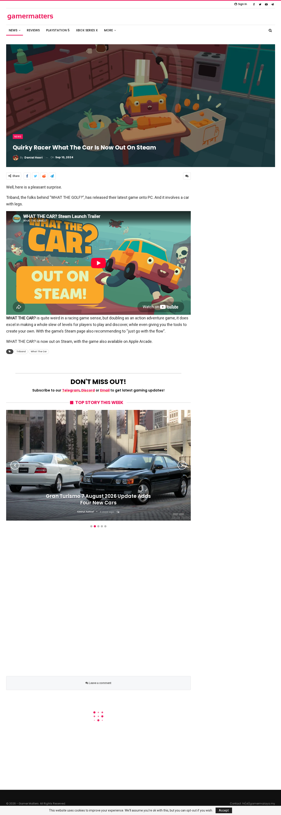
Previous (15, 465)
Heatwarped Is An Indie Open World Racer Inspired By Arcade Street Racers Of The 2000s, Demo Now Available (98, 497)
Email (105, 390)
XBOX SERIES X (87, 30)
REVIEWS (33, 30)
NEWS (13, 30)
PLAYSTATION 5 (58, 30)
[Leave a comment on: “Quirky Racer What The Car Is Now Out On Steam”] (187, 176)
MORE (108, 30)
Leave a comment (99, 683)
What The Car (39, 351)
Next (182, 465)
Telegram (71, 390)
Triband (21, 351)
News (17, 136)
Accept (224, 810)
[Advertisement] (98, 607)
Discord (88, 390)
